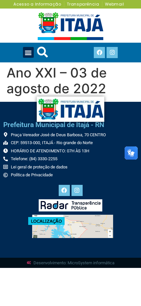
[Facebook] (99, 52)
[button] (28, 52)
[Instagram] (112, 52)
